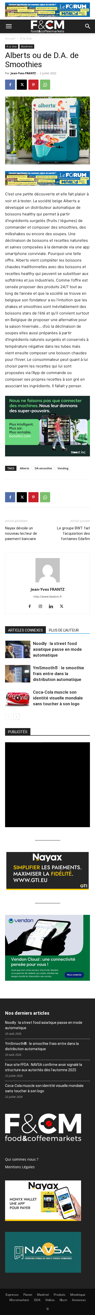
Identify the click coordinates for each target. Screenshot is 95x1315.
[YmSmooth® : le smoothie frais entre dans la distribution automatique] (17, 673)
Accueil (10, 38)
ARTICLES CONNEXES (25, 630)
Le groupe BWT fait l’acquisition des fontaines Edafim (73, 533)
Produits (59, 1294)
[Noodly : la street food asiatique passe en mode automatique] (17, 649)
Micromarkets (19, 1300)
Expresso (12, 1294)
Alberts (24, 468)
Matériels (27, 46)
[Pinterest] (33, 85)
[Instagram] (42, 607)
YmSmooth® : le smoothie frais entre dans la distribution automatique (58, 673)
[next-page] (16, 717)
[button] (9, 26)
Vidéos (50, 1300)
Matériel (43, 1294)
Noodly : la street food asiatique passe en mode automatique (57, 649)
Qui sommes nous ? (21, 1159)
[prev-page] (8, 717)
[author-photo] (47, 582)
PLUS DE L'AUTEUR (64, 630)
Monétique (77, 1294)
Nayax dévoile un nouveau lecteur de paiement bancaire (21, 533)
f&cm (63, 1300)
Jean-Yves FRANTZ (23, 73)
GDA (37, 1300)
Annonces (79, 1300)
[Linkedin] (53, 607)
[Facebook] (10, 85)
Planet (27, 1294)
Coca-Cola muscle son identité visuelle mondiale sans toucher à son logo (58, 698)
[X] (22, 85)
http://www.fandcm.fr (47, 596)
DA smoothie (43, 468)
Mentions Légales (20, 1166)
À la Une (26, 38)
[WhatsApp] (45, 85)
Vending (63, 468)
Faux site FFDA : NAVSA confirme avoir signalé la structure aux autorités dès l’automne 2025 (43, 1067)
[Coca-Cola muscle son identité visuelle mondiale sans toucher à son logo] (17, 698)
